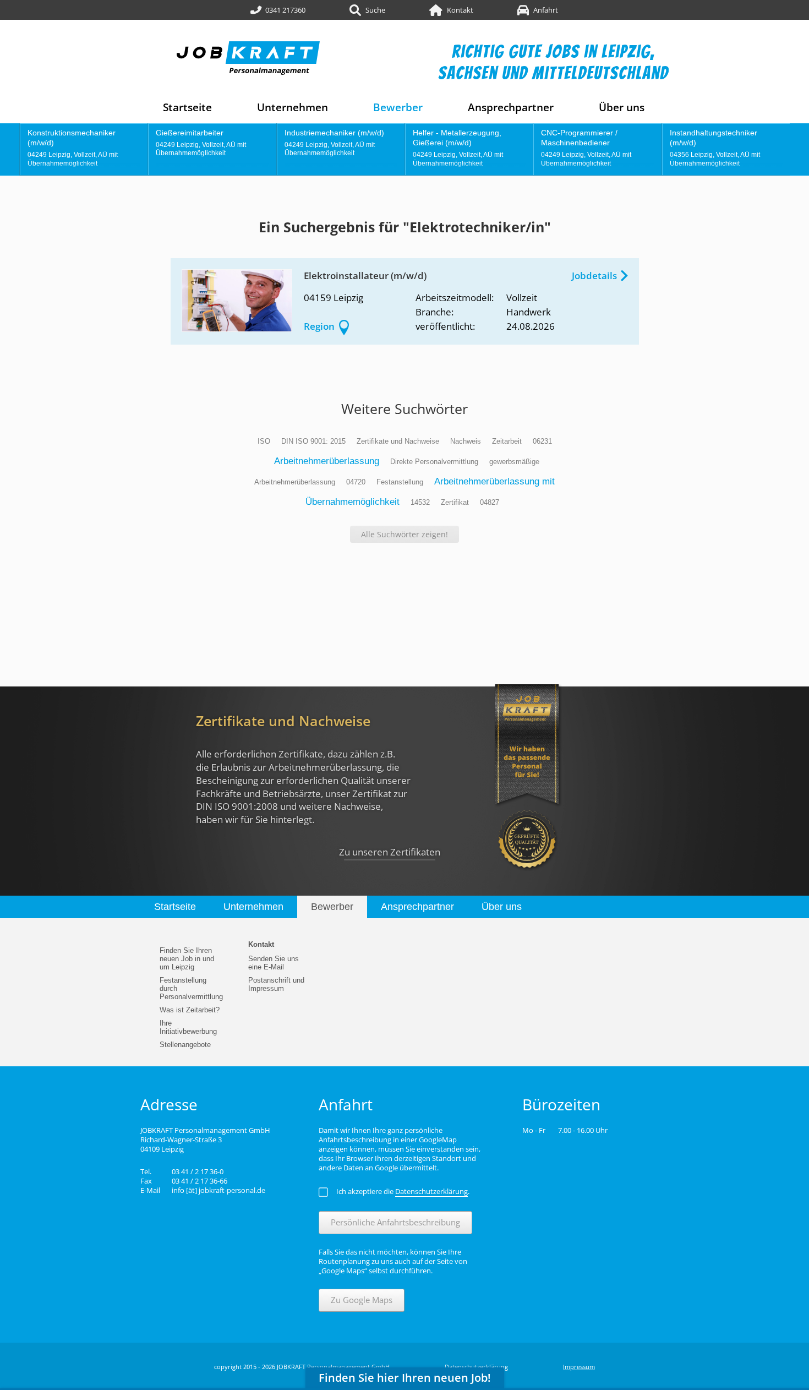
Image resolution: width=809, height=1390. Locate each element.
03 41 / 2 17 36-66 (199, 1181)
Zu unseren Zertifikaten (389, 852)
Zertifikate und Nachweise (398, 441)
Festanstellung (399, 482)
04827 (489, 502)
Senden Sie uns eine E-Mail (273, 963)
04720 (355, 482)
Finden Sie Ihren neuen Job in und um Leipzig (187, 958)
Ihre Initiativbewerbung (188, 1027)
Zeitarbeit (507, 441)
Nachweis (465, 441)
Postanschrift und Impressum (276, 984)
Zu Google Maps (361, 1299)
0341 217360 (285, 10)
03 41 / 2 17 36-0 (197, 1171)
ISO (264, 441)
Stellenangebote (185, 1044)
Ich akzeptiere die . (402, 1191)
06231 (542, 441)
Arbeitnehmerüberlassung (326, 461)
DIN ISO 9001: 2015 (313, 441)
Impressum (579, 1366)
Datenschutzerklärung (476, 1366)
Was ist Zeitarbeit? (190, 1010)
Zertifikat (455, 502)
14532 (420, 502)
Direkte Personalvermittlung (434, 461)
